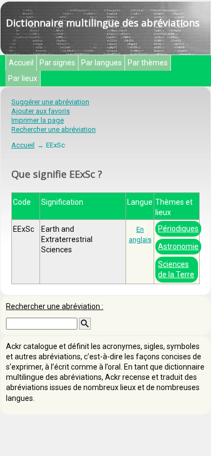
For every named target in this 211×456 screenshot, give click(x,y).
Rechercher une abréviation (53, 129)
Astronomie (178, 246)
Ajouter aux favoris (40, 111)
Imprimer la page (37, 120)
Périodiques (178, 228)
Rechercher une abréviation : (54, 306)
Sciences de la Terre (176, 269)
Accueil (21, 62)
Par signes (57, 62)
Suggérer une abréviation (50, 102)
